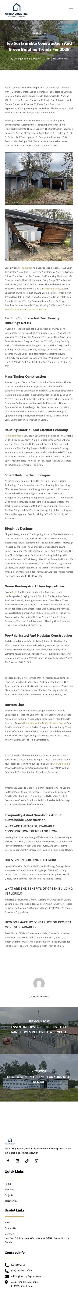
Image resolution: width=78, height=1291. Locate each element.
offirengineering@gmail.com (26, 1276)
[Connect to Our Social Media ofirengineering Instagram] (36, 1161)
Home (8, 1184)
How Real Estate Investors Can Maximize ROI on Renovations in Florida (37, 1240)
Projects (9, 1195)
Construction (39, 33)
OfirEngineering (22, 58)
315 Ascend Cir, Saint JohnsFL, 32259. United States (24, 1284)
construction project (37, 309)
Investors (9, 1234)
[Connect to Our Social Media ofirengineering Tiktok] (27, 1161)
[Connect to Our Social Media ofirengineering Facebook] (8, 1161)
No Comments (60, 58)
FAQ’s (7, 1222)
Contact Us (10, 1228)
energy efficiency (52, 288)
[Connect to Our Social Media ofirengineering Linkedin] (17, 1161)
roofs (14, 592)
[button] (71, 10)
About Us (9, 1189)
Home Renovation (14, 435)
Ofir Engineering (61, 764)
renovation (26, 268)
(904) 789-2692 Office (21, 1270)
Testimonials (11, 1201)
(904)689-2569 (18, 1265)
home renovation (14, 309)
